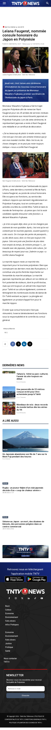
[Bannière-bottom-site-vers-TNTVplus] (25, 557)
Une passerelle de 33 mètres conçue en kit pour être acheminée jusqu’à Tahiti (31, 392)
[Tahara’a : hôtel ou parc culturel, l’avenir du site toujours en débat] (8, 377)
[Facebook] (12, 343)
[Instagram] (15, 598)
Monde (5, 449)
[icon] (3, 27)
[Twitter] (22, 598)
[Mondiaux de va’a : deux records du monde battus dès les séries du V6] (8, 408)
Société (21, 27)
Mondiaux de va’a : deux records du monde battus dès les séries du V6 (32, 407)
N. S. (6, 332)
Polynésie (11, 27)
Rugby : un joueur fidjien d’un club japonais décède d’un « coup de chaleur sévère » (22, 489)
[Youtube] (41, 598)
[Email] (29, 343)
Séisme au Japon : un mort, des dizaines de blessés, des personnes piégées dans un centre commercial (23, 524)
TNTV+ (7, 662)
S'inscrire (25, 695)
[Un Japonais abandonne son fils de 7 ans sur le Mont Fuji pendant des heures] (25, 440)
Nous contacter (10, 658)
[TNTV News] (25, 591)
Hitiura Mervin (9, 328)
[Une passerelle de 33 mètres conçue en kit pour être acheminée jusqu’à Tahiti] (8, 392)
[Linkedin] (24, 343)
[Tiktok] (35, 598)
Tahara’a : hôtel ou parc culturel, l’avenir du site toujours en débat (32, 376)
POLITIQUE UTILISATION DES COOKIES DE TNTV (25, 723)
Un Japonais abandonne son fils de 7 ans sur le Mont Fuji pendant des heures (24, 455)
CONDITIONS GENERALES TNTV (35, 719)
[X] (18, 343)
